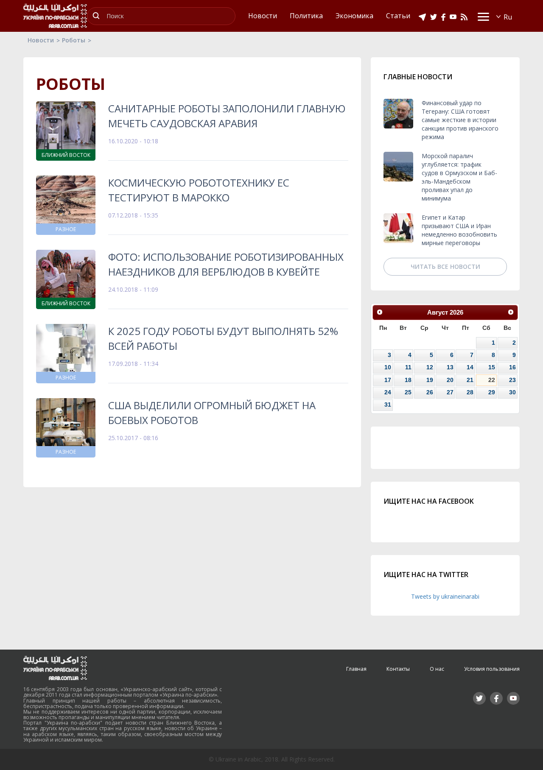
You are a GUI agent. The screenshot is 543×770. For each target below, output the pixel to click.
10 (387, 367)
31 (387, 404)
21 (470, 380)
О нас (437, 668)
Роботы (73, 40)
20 (450, 380)
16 (512, 367)
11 (408, 367)
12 (429, 367)
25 (408, 392)
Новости (41, 40)
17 (387, 380)
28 (470, 392)
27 (450, 392)
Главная (356, 668)
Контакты (398, 668)
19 (429, 380)
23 (512, 380)
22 (491, 380)
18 (408, 380)
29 (491, 392)
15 (491, 367)
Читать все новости (445, 266)
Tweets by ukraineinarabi (445, 596)
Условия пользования (492, 668)
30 (512, 392)
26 (429, 392)
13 (450, 367)
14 (470, 367)
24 (387, 392)
